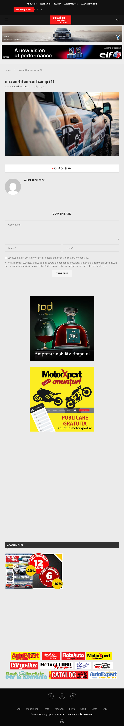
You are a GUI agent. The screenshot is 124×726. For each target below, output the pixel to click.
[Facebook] (51, 696)
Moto (94, 708)
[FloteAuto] (73, 656)
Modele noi (32, 708)
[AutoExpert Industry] (103, 675)
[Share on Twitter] (62, 168)
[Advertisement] (29, 486)
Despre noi (45, 4)
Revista (57, 4)
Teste (46, 708)
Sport (83, 708)
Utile (105, 708)
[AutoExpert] (25, 656)
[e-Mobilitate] (26, 675)
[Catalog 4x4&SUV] (68, 675)
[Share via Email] (69, 168)
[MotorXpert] (99, 656)
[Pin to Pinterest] (66, 168)
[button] (37, 9)
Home (8, 69)
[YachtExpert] (83, 665)
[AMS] (51, 656)
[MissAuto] (103, 665)
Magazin (59, 708)
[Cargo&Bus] (24, 665)
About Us (32, 4)
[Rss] (73, 696)
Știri (19, 708)
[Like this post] (55, 168)
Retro (72, 708)
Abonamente (71, 4)
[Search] (117, 20)
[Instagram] (62, 696)
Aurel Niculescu (21, 86)
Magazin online (89, 4)
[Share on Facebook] (59, 168)
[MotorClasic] (56, 665)
